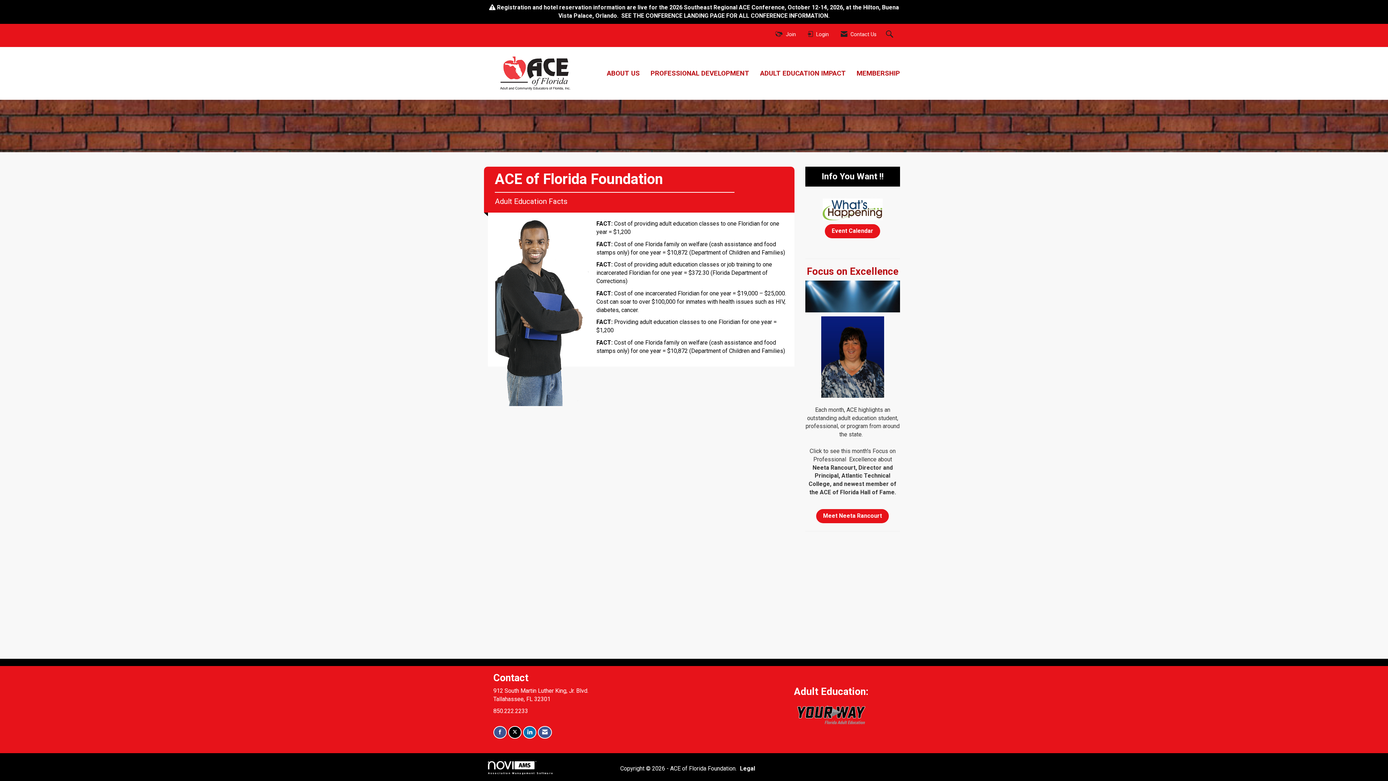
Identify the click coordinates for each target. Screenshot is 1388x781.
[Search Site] (890, 34)
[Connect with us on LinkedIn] (529, 732)
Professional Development (700, 73)
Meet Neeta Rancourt (852, 515)
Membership (878, 73)
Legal (747, 768)
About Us (623, 73)
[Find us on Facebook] (500, 732)
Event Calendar (852, 230)
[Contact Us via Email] (545, 732)
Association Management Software (520, 773)
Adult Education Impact (803, 73)
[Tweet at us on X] (515, 732)
